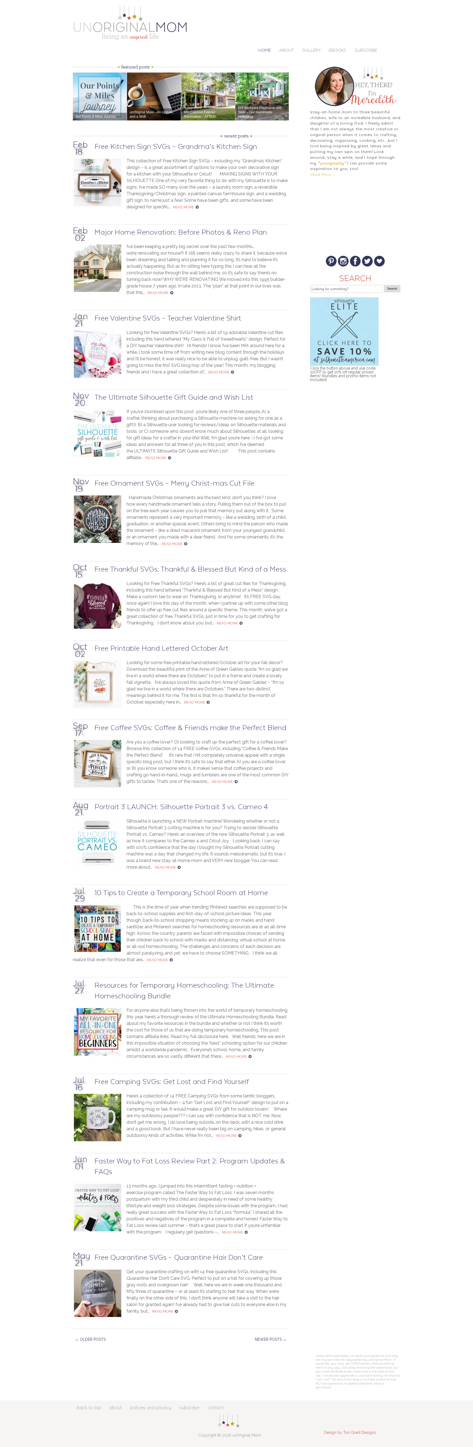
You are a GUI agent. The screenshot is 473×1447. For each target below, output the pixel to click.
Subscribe (365, 50)
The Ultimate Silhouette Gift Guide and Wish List (173, 397)
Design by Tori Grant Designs (350, 1432)
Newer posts (271, 1339)
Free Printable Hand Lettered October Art (161, 648)
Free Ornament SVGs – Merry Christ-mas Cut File (174, 483)
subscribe (189, 1408)
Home (264, 50)
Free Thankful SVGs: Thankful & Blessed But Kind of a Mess (190, 569)
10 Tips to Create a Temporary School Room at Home (181, 893)
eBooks (337, 50)
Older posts (90, 1339)
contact (215, 1408)
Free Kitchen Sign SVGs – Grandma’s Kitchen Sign (175, 147)
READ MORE (183, 207)
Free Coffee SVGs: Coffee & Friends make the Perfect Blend (190, 728)
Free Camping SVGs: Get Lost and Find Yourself (171, 1082)
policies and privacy (150, 1408)
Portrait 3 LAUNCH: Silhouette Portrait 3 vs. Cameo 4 (181, 807)
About (286, 50)
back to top (89, 1408)
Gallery (311, 50)
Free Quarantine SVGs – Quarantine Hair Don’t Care (178, 1257)
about (115, 1408)
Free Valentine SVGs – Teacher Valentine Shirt (167, 318)
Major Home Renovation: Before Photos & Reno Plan (180, 232)
